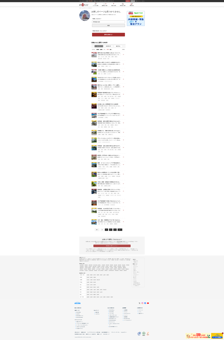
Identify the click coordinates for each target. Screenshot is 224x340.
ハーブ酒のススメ (136, 285)
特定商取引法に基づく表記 (79, 334)
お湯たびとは (135, 260)
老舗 (99, 216)
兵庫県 (105, 96)
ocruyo (134, 269)
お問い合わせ (77, 332)
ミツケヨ (134, 280)
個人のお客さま (78, 308)
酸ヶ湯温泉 (82, 270)
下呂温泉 (111, 267)
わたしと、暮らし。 (136, 272)
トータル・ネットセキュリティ (82, 325)
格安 (108, 159)
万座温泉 (86, 266)
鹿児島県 (108, 296)
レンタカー (109, 73)
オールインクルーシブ (108, 81)
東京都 (94, 279)
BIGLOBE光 (78, 312)
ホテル (109, 214)
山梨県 (88, 282)
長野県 (91, 282)
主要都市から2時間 (101, 178)
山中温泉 (97, 267)
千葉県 (91, 279)
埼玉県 (88, 279)
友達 (99, 73)
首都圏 (103, 134)
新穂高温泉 (120, 267)
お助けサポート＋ (79, 321)
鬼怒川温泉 (94, 266)
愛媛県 (94, 294)
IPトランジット (112, 322)
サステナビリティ (127, 313)
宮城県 (98, 274)
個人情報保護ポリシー (106, 332)
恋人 (99, 56)
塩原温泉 (98, 266)
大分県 (101, 296)
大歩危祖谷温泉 (111, 270)
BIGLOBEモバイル (79, 315)
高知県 (98, 294)
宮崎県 (104, 296)
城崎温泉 (124, 267)
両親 (99, 185)
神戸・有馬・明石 (110, 96)
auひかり (78, 314)
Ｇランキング (135, 266)
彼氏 (106, 56)
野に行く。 (135, 277)
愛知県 (94, 287)
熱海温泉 (99, 195)
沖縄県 (112, 296)
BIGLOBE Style (127, 318)
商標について (99, 334)
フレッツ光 (111, 313)
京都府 (91, 289)
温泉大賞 (97, 312)
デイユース (117, 98)
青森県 (91, 274)
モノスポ (134, 276)
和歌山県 (104, 289)
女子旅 (113, 214)
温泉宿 (105, 73)
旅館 (106, 214)
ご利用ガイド (135, 262)
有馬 (115, 96)
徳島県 (88, 294)
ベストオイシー (136, 274)
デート (104, 195)
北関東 (99, 134)
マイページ (139, 1)
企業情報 (124, 308)
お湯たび (134, 270)
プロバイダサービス (113, 315)
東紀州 (116, 56)
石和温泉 (115, 266)
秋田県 (101, 274)
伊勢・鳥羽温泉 (100, 270)
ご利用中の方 (140, 308)
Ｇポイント (135, 265)
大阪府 (94, 289)
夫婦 (99, 159)
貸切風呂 (112, 98)
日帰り (107, 100)
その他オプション (79, 328)
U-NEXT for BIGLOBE (80, 326)
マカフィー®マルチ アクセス (114, 324)
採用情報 (125, 316)
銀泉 (102, 151)
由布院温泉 (117, 270)
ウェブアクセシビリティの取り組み (93, 332)
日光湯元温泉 (91, 270)
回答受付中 (108, 46)
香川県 (91, 294)
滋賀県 (88, 289)
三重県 (112, 56)
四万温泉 (90, 266)
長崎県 (94, 296)
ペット (99, 204)
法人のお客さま (111, 308)
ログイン (143, 1)
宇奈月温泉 (107, 267)
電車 (102, 185)
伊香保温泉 (82, 266)
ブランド (125, 311)
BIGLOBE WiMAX (79, 317)
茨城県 (94, 277)
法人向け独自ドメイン (113, 326)
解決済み (118, 46)
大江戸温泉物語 (100, 81)
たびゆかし (135, 281)
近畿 (102, 96)
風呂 (109, 98)
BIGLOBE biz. (111, 310)
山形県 (104, 274)
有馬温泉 (119, 96)
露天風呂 (107, 195)
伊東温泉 (123, 266)
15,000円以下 (103, 216)
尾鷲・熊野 (100, 58)
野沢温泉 (102, 266)
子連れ (107, 66)
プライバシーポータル (115, 332)
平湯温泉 (115, 267)
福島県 (108, 274)
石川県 (91, 284)
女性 (104, 212)
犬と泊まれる (113, 204)
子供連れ (102, 66)
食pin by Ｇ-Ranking (136, 284)
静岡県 (105, 159)
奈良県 (101, 289)
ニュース (125, 315)
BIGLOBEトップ (106, 334)
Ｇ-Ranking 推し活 (136, 282)
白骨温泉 (106, 266)
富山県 (88, 284)
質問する (132, 1)
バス (110, 66)
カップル (102, 56)
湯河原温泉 (119, 266)
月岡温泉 (111, 266)
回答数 (101, 49)
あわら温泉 (102, 267)
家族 (99, 66)
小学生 (107, 166)
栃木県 (88, 277)
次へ (120, 229)
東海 (109, 56)
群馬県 (91, 277)
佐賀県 (91, 296)
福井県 (94, 284)
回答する (127, 1)
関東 (106, 134)
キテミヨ (134, 273)
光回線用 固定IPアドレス (113, 316)
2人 (101, 73)
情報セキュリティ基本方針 (91, 334)
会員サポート (141, 313)
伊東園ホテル (110, 134)
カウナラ (134, 278)
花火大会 (104, 58)
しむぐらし (97, 314)
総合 (110, 49)
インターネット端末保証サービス (82, 323)
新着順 (97, 49)
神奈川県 (114, 166)
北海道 (88, 274)
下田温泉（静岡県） (88, 267)
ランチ (102, 98)
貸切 (99, 100)
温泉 (99, 98)
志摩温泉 (106, 270)
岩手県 (94, 274)
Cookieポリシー (124, 332)
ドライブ (112, 195)
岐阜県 (91, 287)
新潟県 (94, 282)
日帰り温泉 (103, 100)
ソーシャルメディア (127, 320)
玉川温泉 (86, 270)
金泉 (99, 151)
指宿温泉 (125, 270)
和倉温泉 (93, 267)
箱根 (118, 166)
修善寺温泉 (82, 267)
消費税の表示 (83, 332)
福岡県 (88, 296)
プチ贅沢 (106, 117)
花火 (108, 58)
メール (140, 311)
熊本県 (98, 296)
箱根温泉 (95, 270)
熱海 (118, 193)
